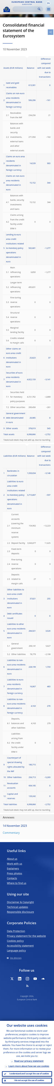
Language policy (16, 951)
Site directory (15, 958)
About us (12, 859)
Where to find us (16, 883)
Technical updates (17, 907)
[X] (12, 978)
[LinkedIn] (19, 978)
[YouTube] (35, 978)
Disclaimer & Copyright (20, 902)
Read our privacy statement (28, 1061)
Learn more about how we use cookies (28, 1066)
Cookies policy (15, 941)
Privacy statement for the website (26, 936)
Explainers (13, 868)
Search (39, 9)
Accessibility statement (20, 946)
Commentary (11, 833)
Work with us (14, 864)
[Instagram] (27, 978)
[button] (48, 3)
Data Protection (16, 931)
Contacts (12, 878)
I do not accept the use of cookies (29, 1080)
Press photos (14, 873)
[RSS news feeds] (27, 985)
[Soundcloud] (43, 978)
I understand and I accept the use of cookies (29, 1074)
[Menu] (48, 9)
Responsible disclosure (20, 912)
